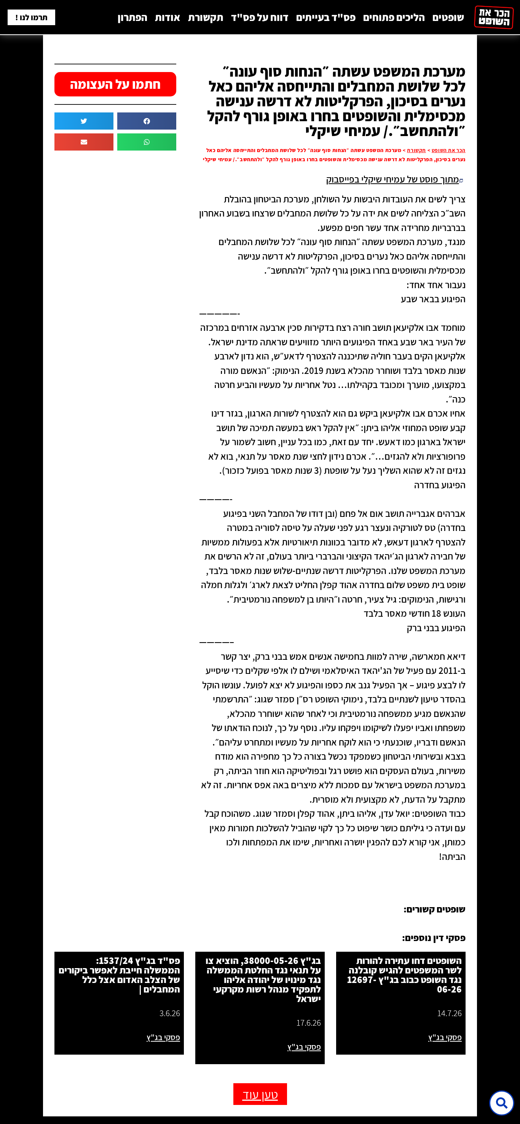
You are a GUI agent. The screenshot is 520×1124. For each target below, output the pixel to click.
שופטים (448, 17)
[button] (146, 121)
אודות (167, 17)
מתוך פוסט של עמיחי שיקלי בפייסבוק (392, 179)
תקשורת (205, 17)
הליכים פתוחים (394, 17)
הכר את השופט (449, 150)
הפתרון (132, 17)
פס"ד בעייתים (326, 17)
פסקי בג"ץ (445, 1037)
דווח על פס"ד (260, 17)
